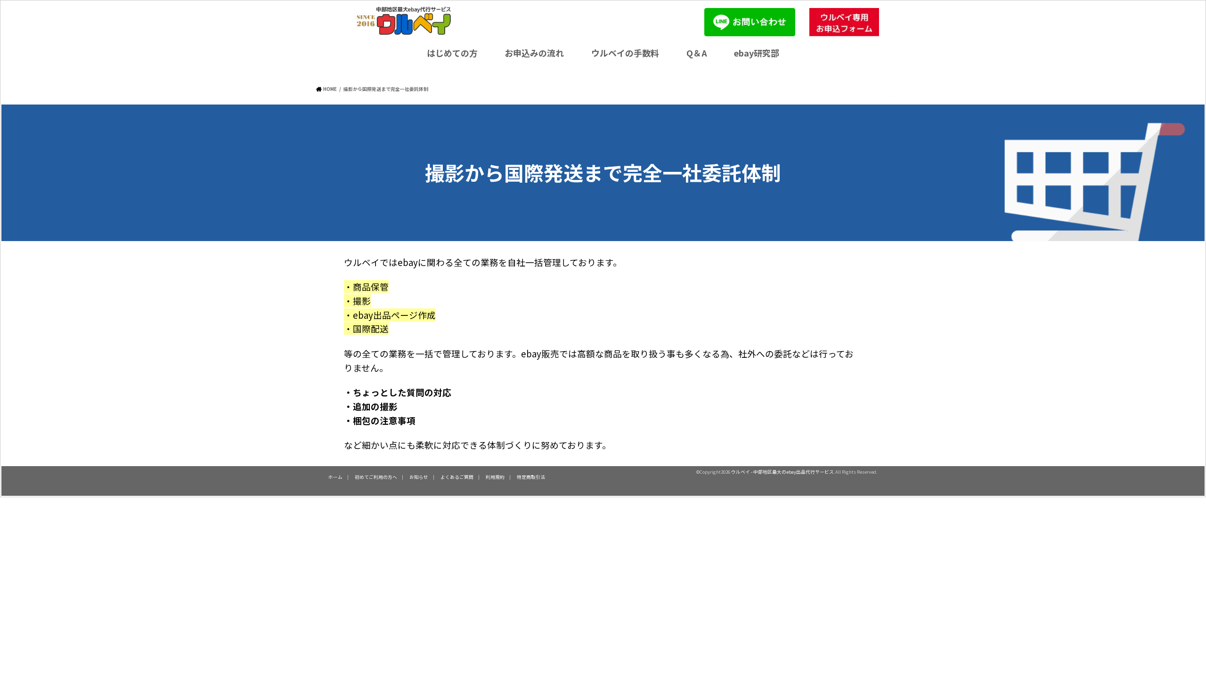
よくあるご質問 (456, 477)
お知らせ (418, 477)
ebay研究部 (756, 53)
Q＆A (696, 53)
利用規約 (495, 477)
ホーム (335, 477)
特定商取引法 (531, 477)
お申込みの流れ (534, 53)
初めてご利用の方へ (376, 477)
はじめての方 (452, 53)
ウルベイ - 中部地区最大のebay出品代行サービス (782, 471)
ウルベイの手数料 (625, 53)
